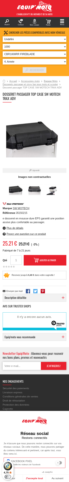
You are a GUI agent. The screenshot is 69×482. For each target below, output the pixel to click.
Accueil (4, 81)
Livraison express (12, 392)
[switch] (8, 477)
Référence (9, 212)
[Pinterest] (43, 291)
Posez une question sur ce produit (26, 233)
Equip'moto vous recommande (20, 337)
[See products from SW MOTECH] (13, 203)
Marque (7, 208)
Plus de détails (15, 228)
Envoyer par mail (14, 291)
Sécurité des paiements (16, 388)
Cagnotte (8, 408)
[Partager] (28, 291)
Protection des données (16, 404)
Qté (5, 260)
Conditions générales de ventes (20, 396)
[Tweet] (35, 291)
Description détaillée (15, 297)
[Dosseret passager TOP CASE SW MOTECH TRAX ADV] (16, 189)
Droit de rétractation (14, 400)
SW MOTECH (21, 208)
